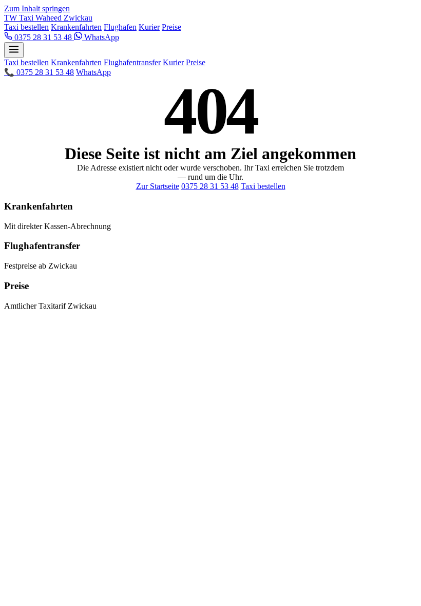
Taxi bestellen (26, 27)
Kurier (149, 27)
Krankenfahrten (76, 27)
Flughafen (120, 27)
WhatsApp (100, 37)
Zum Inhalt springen (37, 8)
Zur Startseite (157, 186)
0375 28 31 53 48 (43, 37)
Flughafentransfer (132, 62)
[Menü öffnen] (14, 50)
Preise (171, 27)
